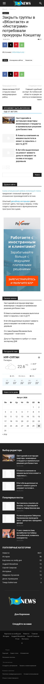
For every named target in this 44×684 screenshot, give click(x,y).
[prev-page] (4, 167)
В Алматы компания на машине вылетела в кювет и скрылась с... (29, 473)
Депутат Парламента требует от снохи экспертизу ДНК (20, 340)
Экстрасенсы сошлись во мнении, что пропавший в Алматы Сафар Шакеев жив (28, 505)
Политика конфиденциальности (12, 674)
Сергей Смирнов (33, 636)
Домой (4, 9)
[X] (10, 44)
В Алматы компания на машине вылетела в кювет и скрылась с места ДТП (21, 314)
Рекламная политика (8, 657)
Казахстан (28, 60)
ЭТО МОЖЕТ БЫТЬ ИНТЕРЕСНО (17, 108)
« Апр (4, 434)
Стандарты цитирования (9, 665)
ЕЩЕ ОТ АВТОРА (10, 112)
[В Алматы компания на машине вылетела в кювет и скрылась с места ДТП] (8, 138)
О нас (17, 639)
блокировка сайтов (16, 60)
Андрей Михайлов (18, 636)
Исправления (24, 653)
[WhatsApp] (21, 44)
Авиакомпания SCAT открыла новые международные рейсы (11, 93)
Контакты (25, 639)
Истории (6, 636)
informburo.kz (18, 52)
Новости (13, 9)
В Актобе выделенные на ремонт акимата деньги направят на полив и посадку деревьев (27, 155)
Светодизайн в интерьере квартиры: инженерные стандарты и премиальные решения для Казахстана (28, 124)
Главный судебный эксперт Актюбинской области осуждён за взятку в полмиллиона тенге (32, 94)
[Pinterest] (16, 44)
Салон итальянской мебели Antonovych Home (21, 191)
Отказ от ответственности (10, 678)
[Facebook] (4, 44)
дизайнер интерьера (20, 201)
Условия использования (31, 674)
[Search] (40, 3)
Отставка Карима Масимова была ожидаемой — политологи (18, 332)
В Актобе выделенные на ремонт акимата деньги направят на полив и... (27, 485)
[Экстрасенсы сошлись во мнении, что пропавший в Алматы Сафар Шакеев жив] (8, 506)
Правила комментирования (28, 665)
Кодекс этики (14, 653)
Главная (35, 634)
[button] (4, 3)
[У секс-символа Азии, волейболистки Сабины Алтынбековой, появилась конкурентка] (8, 533)
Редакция (5, 653)
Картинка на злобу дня (12, 634)
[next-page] (7, 167)
